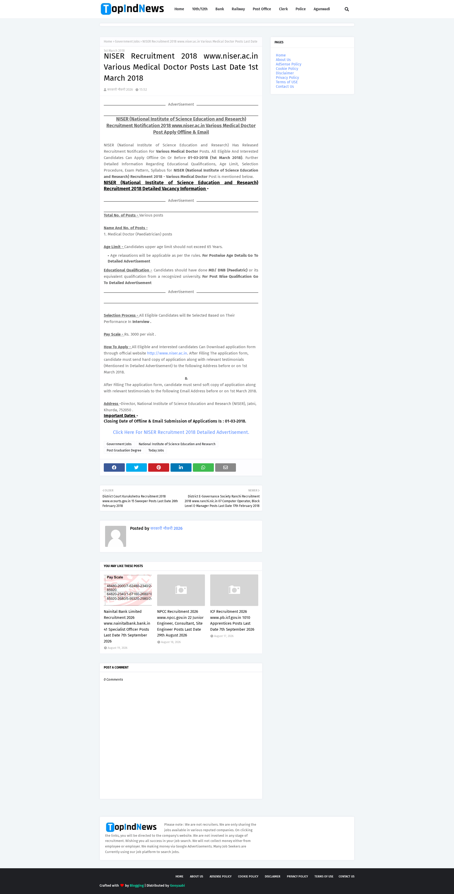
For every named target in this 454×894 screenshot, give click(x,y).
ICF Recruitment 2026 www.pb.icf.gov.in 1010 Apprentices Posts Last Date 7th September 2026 (232, 620)
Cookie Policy (287, 68)
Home (108, 41)
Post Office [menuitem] (262, 9)
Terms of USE (287, 82)
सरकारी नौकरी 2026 (120, 89)
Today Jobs (156, 450)
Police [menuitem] (301, 9)
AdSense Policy (288, 64)
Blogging (137, 885)
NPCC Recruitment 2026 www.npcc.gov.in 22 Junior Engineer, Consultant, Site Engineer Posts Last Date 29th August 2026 (180, 623)
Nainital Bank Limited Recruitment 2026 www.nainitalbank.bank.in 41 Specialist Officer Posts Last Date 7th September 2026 (127, 626)
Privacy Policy (287, 77)
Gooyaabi (177, 885)
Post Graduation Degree (124, 450)
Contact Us (285, 86)
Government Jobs (127, 41)
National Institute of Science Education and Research (177, 444)
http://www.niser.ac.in (167, 353)
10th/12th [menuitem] (200, 9)
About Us (283, 60)
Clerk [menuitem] (283, 9)
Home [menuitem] (179, 9)
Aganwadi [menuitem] (322, 9)
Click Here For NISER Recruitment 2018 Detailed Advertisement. (181, 432)
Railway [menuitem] (238, 9)
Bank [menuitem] (219, 9)
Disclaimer (285, 73)
